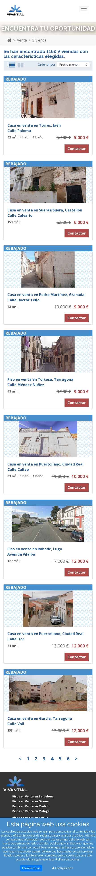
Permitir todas (31, 868)
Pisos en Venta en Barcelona (33, 796)
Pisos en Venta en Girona (30, 801)
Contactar (76, 148)
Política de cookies (67, 859)
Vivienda (39, 40)
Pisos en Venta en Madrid (30, 806)
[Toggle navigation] (84, 10)
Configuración (63, 868)
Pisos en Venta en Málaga (31, 811)
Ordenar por (46, 64)
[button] (10, 97)
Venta (22, 40)
